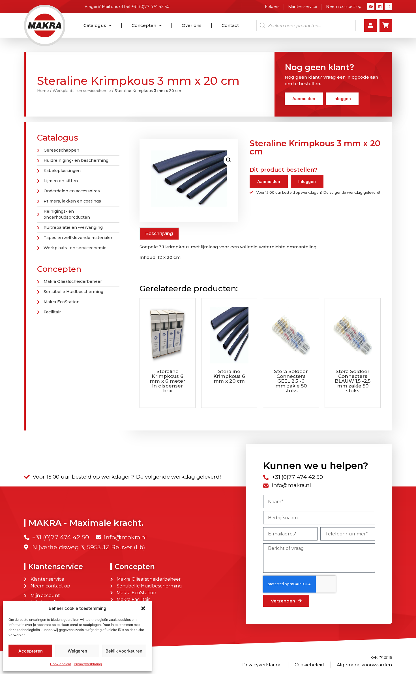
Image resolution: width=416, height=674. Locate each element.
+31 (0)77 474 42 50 (150, 6)
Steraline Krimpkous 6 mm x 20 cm (229, 376)
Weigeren (77, 651)
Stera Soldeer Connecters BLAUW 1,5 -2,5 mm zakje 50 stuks (352, 381)
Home (43, 90)
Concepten (144, 25)
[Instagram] (388, 6)
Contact (230, 25)
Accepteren (30, 651)
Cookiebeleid (60, 664)
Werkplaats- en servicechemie (82, 90)
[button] (143, 608)
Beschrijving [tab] (159, 233)
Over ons (191, 25)
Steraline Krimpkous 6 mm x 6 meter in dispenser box (167, 381)
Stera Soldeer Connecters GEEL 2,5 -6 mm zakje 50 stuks (291, 381)
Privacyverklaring (88, 664)
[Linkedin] (379, 6)
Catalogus (94, 25)
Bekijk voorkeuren (124, 651)
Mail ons (110, 6)
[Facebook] (370, 6)
